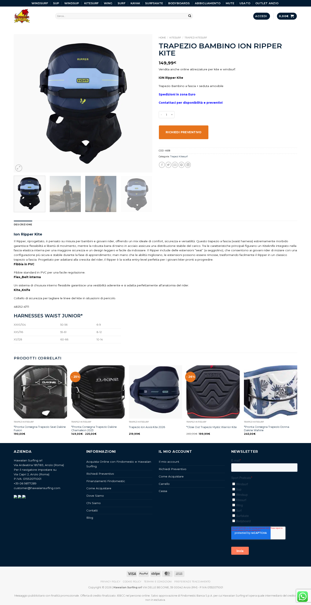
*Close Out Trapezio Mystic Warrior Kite (211, 427)
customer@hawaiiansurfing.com (37, 488)
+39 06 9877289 (25, 483)
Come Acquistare (98, 488)
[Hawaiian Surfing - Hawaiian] (31, 16)
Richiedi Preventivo (100, 473)
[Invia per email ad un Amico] (175, 165)
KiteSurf (91, 3)
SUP (56, 3)
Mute (230, 3)
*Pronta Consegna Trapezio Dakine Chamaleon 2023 (94, 428)
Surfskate (154, 3)
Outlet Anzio (266, 3)
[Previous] (22, 103)
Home (162, 37)
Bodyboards (179, 3)
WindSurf (40, 3)
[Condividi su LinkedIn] (188, 165)
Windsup (71, 3)
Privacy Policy (110, 581)
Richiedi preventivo (184, 132)
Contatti (92, 510)
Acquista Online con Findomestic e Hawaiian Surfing (118, 464)
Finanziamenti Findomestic (105, 481)
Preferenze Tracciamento (192, 581)
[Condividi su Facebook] (162, 165)
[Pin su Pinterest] (181, 165)
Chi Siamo (93, 503)
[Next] (144, 103)
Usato (244, 3)
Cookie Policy (132, 581)
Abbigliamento (207, 3)
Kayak (135, 3)
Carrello (164, 483)
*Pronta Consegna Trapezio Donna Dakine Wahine (266, 428)
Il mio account (169, 461)
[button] (261, 16)
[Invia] (190, 16)
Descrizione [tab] (23, 224)
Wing (108, 3)
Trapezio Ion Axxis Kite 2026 (147, 427)
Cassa (163, 491)
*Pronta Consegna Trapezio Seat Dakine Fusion (40, 428)
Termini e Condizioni (158, 581)
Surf (121, 3)
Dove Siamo (95, 495)
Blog (89, 517)
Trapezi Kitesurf (195, 37)
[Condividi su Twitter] (168, 165)
